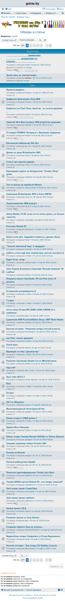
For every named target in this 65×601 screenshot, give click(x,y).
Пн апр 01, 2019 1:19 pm (42, 412)
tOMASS (28, 177)
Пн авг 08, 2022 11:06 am (42, 135)
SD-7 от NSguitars (15, 402)
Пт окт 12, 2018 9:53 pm (42, 475)
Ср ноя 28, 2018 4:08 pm (43, 440)
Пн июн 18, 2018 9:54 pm (40, 520)
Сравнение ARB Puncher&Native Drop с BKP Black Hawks (34, 319)
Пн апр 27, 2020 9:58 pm (42, 303)
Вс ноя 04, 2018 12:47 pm (41, 446)
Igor (26, 520)
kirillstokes (29, 501)
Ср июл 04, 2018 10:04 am (42, 511)
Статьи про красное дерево (20, 162)
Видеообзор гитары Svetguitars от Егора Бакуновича (33, 536)
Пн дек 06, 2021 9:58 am (40, 155)
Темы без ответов (8, 17)
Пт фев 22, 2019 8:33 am (43, 421)
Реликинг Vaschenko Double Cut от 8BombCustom (31, 361)
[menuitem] (8, 9)
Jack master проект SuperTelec (21, 488)
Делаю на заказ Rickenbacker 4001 (23, 152)
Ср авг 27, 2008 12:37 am (43, 93)
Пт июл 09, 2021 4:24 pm (43, 177)
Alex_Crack (29, 370)
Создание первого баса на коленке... (25, 527)
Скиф (27, 65)
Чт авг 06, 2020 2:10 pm (47, 262)
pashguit (28, 440)
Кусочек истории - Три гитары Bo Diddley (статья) (31, 545)
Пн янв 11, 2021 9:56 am (40, 240)
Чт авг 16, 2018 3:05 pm (44, 501)
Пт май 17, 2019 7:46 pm (43, 396)
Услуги (26, 81)
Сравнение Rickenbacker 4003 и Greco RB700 (28, 194)
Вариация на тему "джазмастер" (22, 351)
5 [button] (41, 45)
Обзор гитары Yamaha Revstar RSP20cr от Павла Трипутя (35, 436)
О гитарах (28, 67)
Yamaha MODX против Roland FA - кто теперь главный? (34, 482)
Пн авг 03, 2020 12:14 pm (42, 275)
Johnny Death (30, 188)
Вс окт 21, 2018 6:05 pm (42, 455)
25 (33, 71)
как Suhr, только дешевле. (19, 338)
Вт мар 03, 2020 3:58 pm (42, 322)
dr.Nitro (28, 135)
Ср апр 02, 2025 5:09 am (42, 102)
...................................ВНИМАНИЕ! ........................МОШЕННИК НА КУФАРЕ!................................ (23, 59)
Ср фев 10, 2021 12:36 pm (45, 229)
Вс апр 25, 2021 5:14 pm (43, 197)
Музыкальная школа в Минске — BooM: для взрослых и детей (32, 595)
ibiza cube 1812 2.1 (15, 377)
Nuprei (27, 348)
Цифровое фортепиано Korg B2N (23, 99)
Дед (26, 316)
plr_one (28, 146)
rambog (28, 322)
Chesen (28, 102)
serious (28, 78)
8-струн (10, 393)
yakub (27, 114)
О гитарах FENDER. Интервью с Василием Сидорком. (33, 132)
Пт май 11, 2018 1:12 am (46, 548)
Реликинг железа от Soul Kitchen (22, 517)
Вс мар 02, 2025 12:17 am (42, 114)
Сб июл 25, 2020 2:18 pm (42, 285)
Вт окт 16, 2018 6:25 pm (42, 465)
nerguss (28, 93)
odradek (28, 125)
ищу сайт (10, 367)
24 (29, 71)
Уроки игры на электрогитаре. (21, 75)
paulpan (28, 412)
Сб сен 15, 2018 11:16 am (47, 485)
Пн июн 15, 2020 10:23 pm (43, 294)
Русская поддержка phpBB (33, 598)
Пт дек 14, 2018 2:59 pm (41, 430)
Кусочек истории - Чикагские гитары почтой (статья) (33, 329)
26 (36, 71)
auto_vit (28, 465)
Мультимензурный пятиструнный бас (25, 409)
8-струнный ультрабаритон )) (21, 291)
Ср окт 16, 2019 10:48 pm (42, 364)
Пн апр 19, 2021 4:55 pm (40, 206)
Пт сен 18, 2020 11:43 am (43, 256)
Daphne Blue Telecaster (17, 427)
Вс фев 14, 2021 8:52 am (45, 220)
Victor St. (28, 197)
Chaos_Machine (31, 380)
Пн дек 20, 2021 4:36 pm (42, 146)
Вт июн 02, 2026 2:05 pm (41, 65)
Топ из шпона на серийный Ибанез (24, 185)
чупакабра (29, 220)
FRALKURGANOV (32, 530)
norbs (27, 155)
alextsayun (29, 229)
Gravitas (28, 249)
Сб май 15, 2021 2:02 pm (47, 188)
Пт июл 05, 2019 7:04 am (43, 386)
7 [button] (46, 45)
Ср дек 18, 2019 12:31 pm (43, 341)
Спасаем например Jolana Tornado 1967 (26, 443)
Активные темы (23, 17)
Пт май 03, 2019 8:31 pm (41, 405)
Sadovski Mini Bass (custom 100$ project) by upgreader (33, 122)
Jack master (30, 491)
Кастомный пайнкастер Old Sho (22, 143)
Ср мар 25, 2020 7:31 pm (40, 316)
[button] (22, 45)
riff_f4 (27, 206)
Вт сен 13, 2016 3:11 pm (42, 78)
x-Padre (28, 256)
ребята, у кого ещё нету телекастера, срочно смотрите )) (35, 253)
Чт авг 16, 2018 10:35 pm (46, 491)
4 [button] (37, 45)
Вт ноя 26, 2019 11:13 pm (43, 354)
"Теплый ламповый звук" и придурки (25, 246)
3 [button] (34, 45)
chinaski (15, 36)
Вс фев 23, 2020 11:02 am (47, 332)
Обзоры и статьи (32, 32)
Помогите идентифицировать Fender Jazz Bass (30, 472)
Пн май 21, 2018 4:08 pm (41, 539)
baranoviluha (30, 332)
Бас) (8, 383)
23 (26, 71)
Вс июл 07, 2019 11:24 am (49, 380)
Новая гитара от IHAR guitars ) (21, 418)
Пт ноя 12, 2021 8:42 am (40, 165)
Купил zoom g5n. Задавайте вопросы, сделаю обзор (33, 237)
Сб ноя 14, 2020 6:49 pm (43, 249)
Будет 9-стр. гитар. (15, 259)
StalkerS (28, 475)
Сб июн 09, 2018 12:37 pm (51, 530)
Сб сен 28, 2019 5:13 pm (45, 370)
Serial (27, 240)
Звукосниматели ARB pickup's (21, 203)
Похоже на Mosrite (15, 452)
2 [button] (30, 45)
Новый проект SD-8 (16, 508)
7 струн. (10, 300)
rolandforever (30, 485)
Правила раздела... (16, 90)
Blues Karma (30, 548)
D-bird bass (12, 345)
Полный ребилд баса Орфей (20, 462)
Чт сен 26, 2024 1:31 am (42, 125)
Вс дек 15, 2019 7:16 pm (41, 348)
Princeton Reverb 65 (16, 226)
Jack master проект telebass (20, 498)
